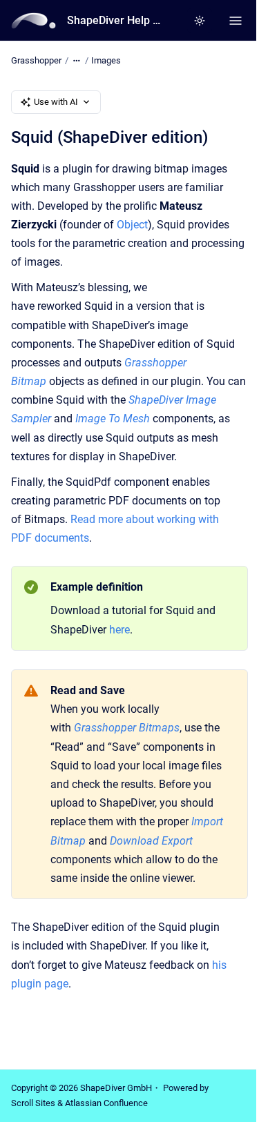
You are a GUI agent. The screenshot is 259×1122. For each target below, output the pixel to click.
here (119, 629)
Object (132, 224)
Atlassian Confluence (106, 1103)
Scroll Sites (33, 1103)
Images (106, 60)
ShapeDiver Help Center (116, 20)
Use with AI (56, 102)
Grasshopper (36, 60)
